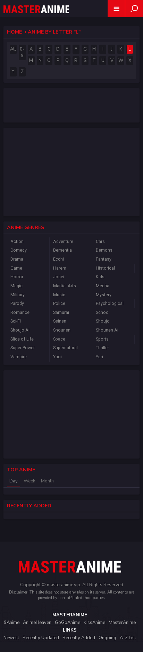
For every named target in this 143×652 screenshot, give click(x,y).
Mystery (103, 294)
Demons (104, 250)
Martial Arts (64, 285)
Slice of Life (22, 339)
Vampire (18, 356)
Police (59, 303)
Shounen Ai (107, 330)
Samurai (61, 312)
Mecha (102, 285)
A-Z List (128, 638)
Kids (100, 276)
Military (17, 294)
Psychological (110, 303)
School (103, 312)
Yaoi (57, 356)
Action (17, 241)
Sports (102, 339)
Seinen (59, 321)
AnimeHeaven (37, 622)
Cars (100, 241)
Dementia (62, 250)
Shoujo (103, 321)
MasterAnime (122, 622)
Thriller (102, 347)
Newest (11, 638)
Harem (59, 268)
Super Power (22, 347)
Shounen (61, 330)
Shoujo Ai (20, 330)
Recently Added (78, 638)
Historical (105, 268)
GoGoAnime (67, 622)
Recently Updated (41, 638)
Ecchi (58, 259)
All (13, 49)
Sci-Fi (15, 321)
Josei (58, 276)
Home (14, 32)
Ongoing (107, 638)
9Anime (11, 622)
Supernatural (65, 347)
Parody (17, 303)
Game (16, 268)
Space (59, 339)
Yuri (99, 356)
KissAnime (94, 622)
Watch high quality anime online (36, 18)
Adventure (63, 241)
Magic (16, 285)
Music (59, 294)
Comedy (18, 250)
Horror (16, 276)
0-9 (22, 52)
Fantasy (103, 259)
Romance (20, 312)
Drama (16, 259)
